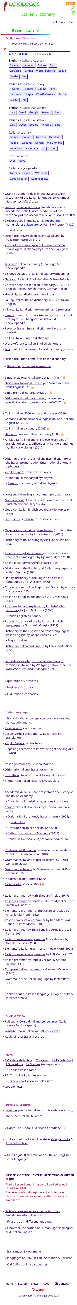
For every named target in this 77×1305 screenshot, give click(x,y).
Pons (52, 65)
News (34, 1283)
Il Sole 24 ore (14, 1064)
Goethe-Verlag (15, 500)
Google (33, 112)
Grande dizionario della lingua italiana (30, 194)
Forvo (21, 160)
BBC (7, 519)
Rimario (13, 483)
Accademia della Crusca (21, 792)
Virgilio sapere (14, 472)
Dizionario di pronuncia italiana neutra (34, 816)
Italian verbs (13, 884)
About (46, 1283)
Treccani (41, 137)
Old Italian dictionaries (22, 694)
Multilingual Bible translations (27, 1155)
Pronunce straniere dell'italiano (29, 828)
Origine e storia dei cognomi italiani (29, 530)
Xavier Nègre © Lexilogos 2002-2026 (38, 1295)
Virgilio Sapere (15, 743)
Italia (71, 22)
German (52, 289)
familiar (29, 519)
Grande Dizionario (21, 137)
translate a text (45, 54)
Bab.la (62, 71)
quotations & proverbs (22, 681)
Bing (57, 112)
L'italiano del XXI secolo (20, 850)
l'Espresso (42, 1060)
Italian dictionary (16, 563)
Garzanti (26, 142)
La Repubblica (14, 300)
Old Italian (60, 22)
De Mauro (55, 137)
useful (16, 519)
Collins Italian (14, 413)
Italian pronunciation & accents (29, 833)
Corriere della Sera (17, 285)
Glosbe (14, 76)
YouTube (10, 1031)
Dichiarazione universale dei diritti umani (32, 1211)
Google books (39, 178)
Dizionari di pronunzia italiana (25, 459)
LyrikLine (11, 1110)
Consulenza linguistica (23, 801)
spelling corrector (20, 749)
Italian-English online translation (29, 366)
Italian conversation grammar (25, 939)
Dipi (12, 160)
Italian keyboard (18, 718)
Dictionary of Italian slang (22, 540)
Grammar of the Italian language (27, 979)
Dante (11, 1128)
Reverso (15, 65)
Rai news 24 (16, 1081)
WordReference (45, 71)
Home (10, 1283)
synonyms (32, 148)
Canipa (9, 807)
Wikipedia (41, 173)
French (31, 289)
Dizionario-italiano (17, 769)
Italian (36, 285)
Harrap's (11, 434)
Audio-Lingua (14, 1036)
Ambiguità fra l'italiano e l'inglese (27, 440)
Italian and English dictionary (24, 553)
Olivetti (39, 142)
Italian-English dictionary (24, 616)
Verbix (9, 734)
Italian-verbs (13, 728)
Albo (44, 1031)
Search (22, 1283)
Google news (14, 1086)
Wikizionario (54, 142)
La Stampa (33, 1064)
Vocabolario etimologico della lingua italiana (35, 245)
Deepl (22, 112)
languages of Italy (19, 1258)
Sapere (27, 173)
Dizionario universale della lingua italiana (32, 236)
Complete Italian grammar (23, 969)
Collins (42, 65)
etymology (16, 148)
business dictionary (20, 687)
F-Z (21, 230)
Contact (63, 1283)
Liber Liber (12, 1116)
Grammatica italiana (18, 869)
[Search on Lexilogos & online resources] (73, 8)
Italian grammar (16, 764)
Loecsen (10, 494)
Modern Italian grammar (21, 879)
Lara (12, 112)
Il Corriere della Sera (18, 1060)
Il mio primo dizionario (20, 393)
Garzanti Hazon (15, 419)
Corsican (67, 1258)
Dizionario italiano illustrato (23, 383)
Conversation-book (18, 587)
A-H (12, 230)
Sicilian (37, 1258)
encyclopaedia (15, 323)
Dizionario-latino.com (19, 359)
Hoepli (14, 142)
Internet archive (17, 998)
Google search (18, 178)
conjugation (49, 148)
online (18, 822)
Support (70, 3)
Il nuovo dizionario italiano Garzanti (29, 377)
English (11, 289)
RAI (7, 1070)
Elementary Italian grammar (24, 949)
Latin (38, 359)
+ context (28, 65)
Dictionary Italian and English (24, 646)
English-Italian (17, 640)
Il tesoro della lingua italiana (24, 221)
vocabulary (27, 504)
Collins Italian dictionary (21, 428)
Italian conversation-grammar (25, 920)
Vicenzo (55, 1031)
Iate (24, 76)
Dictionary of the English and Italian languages (36, 568)
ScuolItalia (12, 775)
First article (14, 1221)
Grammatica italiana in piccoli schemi (30, 860)
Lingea (29, 71)
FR (73, 13)
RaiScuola (11, 1021)
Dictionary (13, 38)
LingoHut (11, 509)
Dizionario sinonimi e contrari (25, 398)
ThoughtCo (12, 781)
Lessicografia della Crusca (22, 207)
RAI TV (9, 1075)
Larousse (15, 71)
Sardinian (50, 1258)
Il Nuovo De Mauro (17, 274)
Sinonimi (14, 478)
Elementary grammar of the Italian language (35, 911)
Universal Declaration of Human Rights (33, 1228)
